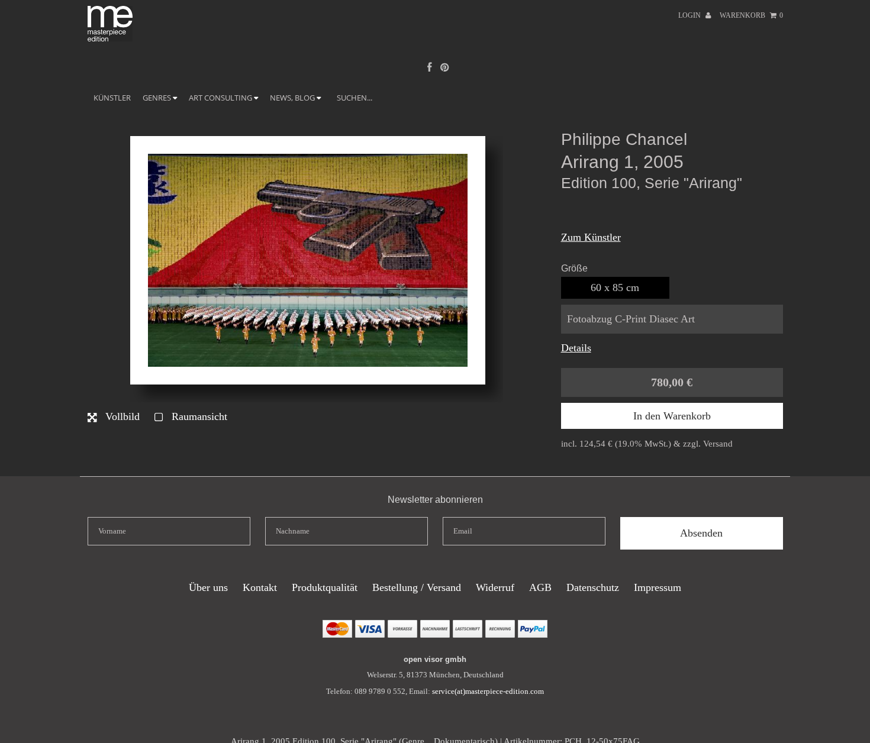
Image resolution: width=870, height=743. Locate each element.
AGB (540, 587)
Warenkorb (751, 15)
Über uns (208, 587)
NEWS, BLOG (293, 97)
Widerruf (495, 587)
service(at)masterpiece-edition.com (488, 691)
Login (690, 15)
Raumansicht (198, 416)
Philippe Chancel (624, 139)
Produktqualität (324, 587)
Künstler (112, 97)
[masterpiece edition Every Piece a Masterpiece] (110, 38)
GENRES (158, 97)
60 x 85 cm (615, 287)
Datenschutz (592, 587)
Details (576, 348)
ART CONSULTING (221, 97)
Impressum (657, 587)
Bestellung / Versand (416, 587)
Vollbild (121, 416)
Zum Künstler (591, 237)
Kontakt (260, 587)
